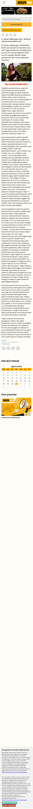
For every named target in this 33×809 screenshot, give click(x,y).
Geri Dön (4, 340)
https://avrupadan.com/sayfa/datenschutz (14, 772)
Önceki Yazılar (5, 344)
